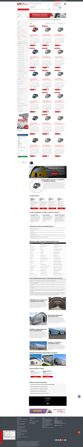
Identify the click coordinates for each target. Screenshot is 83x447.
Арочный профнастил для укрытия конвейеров (22, 43)
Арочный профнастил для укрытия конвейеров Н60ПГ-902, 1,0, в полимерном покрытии (35, 146)
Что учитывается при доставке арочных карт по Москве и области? (39, 393)
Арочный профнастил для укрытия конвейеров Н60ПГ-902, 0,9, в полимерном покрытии (35, 124)
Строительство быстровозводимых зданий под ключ (23, 105)
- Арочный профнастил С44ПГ (22, 67)
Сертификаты (31, 0)
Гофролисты (19, 26)
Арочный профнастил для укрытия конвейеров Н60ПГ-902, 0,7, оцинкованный (60, 79)
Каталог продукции (54, 173)
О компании (38, 0)
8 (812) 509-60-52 (47, 400)
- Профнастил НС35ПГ (21, 65)
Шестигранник (20, 99)
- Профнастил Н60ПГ (21, 71)
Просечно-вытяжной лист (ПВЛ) (34, 421)
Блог (41, 0)
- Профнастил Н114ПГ (21, 76)
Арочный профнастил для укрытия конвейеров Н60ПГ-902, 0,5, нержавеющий (47, 35)
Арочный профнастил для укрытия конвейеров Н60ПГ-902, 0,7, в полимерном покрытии (35, 79)
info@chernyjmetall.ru (49, 401)
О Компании (19, 432)
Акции (17, 0)
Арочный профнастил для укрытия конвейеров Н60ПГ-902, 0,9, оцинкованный (60, 123)
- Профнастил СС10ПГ (21, 49)
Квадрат (19, 22)
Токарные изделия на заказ (21, 41)
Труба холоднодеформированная (47, 420)
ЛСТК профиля (32, 305)
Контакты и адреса (57, 0)
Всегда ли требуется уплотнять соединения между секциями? (39, 388)
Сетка (18, 101)
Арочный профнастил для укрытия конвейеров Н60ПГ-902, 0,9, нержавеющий (47, 123)
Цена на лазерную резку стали (21, 429)
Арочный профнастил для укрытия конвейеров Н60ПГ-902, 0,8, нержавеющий (47, 101)
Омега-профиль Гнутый (21, 90)
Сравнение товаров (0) (32, 21)
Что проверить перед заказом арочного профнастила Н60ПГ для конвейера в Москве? (42, 384)
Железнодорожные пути (21, 103)
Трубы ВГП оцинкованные (46, 422)
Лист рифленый (32, 422)
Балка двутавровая (20, 83)
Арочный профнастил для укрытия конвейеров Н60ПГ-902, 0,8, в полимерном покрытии (35, 101)
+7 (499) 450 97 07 (47, 399)
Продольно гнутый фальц (21, 34)
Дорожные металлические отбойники (21, 79)
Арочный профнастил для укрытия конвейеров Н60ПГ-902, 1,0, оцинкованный (60, 146)
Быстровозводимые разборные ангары (22, 37)
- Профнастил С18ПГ (21, 56)
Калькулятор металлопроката (35, 9)
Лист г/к (31, 419)
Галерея (42, 9)
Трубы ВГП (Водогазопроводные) (47, 421)
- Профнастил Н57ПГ (21, 69)
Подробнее (34, 208)
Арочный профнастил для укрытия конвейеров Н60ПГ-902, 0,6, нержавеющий (47, 57)
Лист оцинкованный (33, 423)
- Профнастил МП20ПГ (21, 60)
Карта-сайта (20, 0)
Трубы (18, 86)
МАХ (47, 403)
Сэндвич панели (20, 107)
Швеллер (19, 28)
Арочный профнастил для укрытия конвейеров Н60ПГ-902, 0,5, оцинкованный (60, 35)
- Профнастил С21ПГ (21, 62)
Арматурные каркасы (21, 81)
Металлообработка (20, 111)
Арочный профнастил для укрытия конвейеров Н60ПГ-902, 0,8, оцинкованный (60, 101)
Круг (18, 24)
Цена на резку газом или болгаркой (22, 431)
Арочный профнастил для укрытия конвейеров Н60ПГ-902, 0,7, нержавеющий (47, 79)
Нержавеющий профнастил (21, 30)
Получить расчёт (61, 173)
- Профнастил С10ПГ (21, 47)
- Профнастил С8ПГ (20, 45)
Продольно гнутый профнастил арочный (22, 32)
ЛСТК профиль (20, 39)
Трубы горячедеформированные (47, 419)
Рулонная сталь (20, 92)
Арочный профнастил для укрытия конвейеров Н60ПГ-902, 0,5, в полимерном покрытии (35, 35)
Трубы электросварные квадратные (47, 424)
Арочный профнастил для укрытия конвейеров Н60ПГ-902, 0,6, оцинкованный (60, 57)
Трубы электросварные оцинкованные (47, 427)
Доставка (35, 0)
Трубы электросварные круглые (46, 423)
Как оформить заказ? (25, 0)
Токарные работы (20, 109)
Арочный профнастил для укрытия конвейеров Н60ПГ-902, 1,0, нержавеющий (47, 146)
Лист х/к (31, 420)
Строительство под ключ (56, 9)
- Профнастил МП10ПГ (21, 51)
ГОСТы (45, 9)
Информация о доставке (20, 433)
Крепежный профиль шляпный (22, 88)
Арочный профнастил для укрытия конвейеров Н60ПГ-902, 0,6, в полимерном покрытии (35, 57)
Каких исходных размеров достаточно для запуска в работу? (39, 386)
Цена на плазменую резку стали (21, 430)
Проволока (19, 97)
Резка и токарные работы (21, 427)
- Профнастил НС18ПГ (21, 58)
